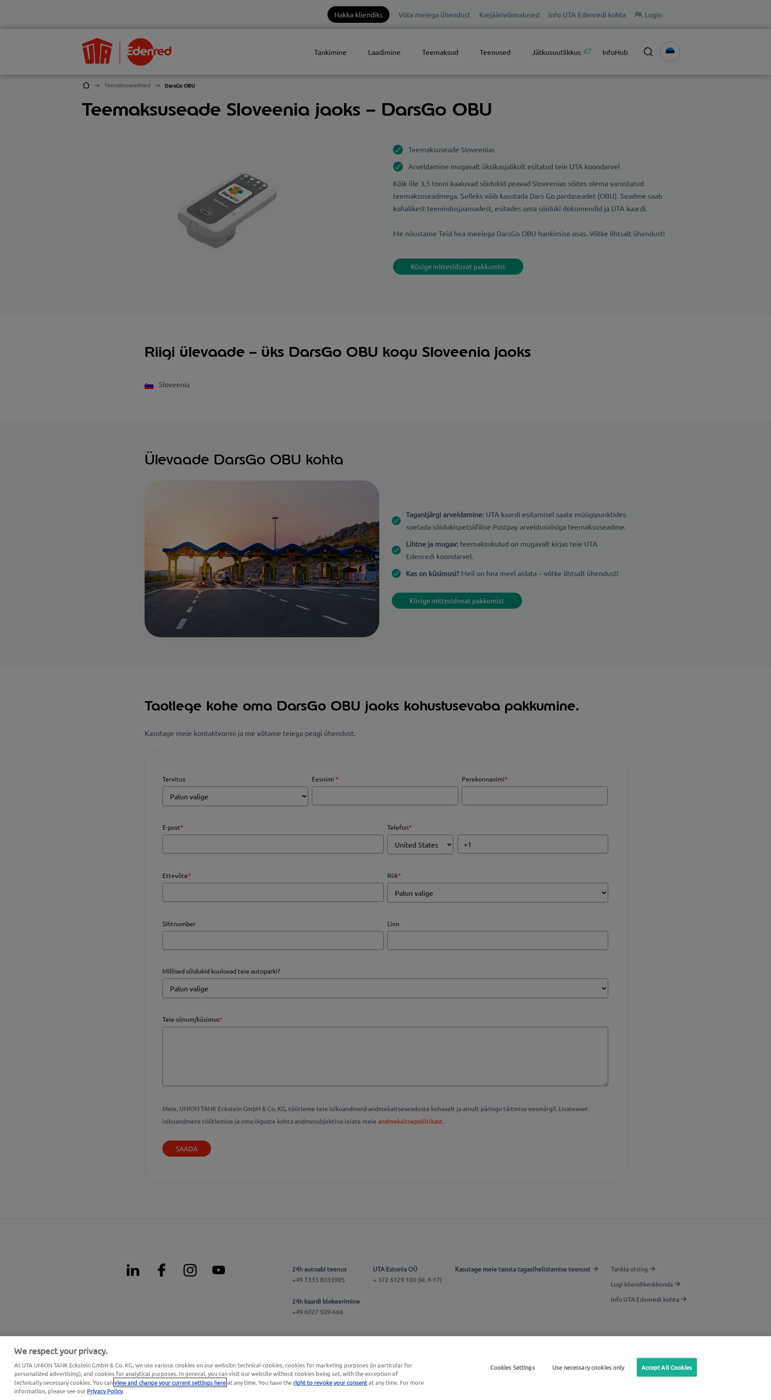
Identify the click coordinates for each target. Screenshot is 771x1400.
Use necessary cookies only (588, 1367)
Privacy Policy (105, 1391)
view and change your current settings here (170, 1382)
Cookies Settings (512, 1367)
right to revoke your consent (330, 1382)
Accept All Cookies (667, 1367)
